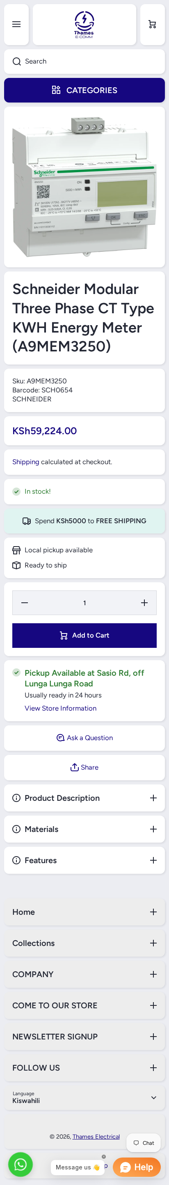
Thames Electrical (96, 1136)
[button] (152, 24)
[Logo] (84, 24)
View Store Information (60, 708)
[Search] (12, 61)
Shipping (25, 462)
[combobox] (84, 61)
